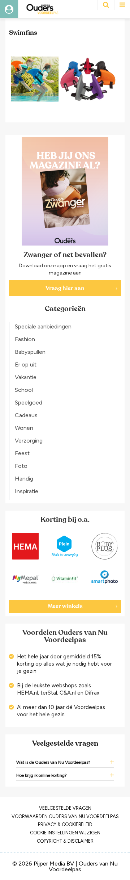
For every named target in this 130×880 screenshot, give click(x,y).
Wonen (24, 427)
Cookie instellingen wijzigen (65, 832)
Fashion (25, 339)
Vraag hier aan (65, 288)
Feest (22, 453)
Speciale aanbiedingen (43, 326)
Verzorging (29, 440)
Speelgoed (28, 402)
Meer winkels (65, 606)
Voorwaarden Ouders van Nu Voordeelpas (65, 816)
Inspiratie (26, 491)
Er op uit (25, 364)
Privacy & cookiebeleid (65, 824)
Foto (21, 465)
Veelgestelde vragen (65, 808)
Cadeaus (26, 415)
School (24, 389)
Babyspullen (30, 351)
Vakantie (25, 377)
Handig (24, 478)
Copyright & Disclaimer (65, 841)
